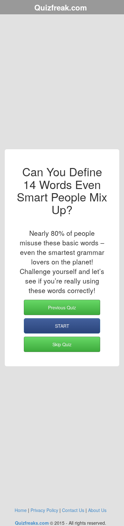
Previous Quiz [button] (62, 307)
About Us (97, 510)
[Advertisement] (62, 83)
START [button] (62, 326)
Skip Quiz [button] (62, 344)
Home (21, 510)
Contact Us (73, 510)
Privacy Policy (44, 510)
